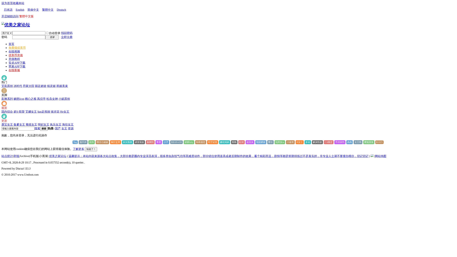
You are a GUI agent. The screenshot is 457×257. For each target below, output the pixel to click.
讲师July (189, 142)
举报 (16, 156)
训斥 (91, 142)
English (20, 9)
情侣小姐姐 (102, 142)
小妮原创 (64, 98)
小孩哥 (290, 142)
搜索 (37, 128)
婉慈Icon (19, 98)
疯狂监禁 (115, 142)
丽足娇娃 (40, 85)
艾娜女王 (31, 111)
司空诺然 (212, 142)
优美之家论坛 (57, 156)
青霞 (158, 142)
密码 (4, 37)
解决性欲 (317, 142)
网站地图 (380, 156)
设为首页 (7, 3)
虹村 (241, 142)
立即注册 (66, 37)
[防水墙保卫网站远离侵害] (372, 156)
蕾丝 (270, 142)
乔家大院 (28, 85)
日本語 (8, 9)
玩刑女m (279, 142)
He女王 (64, 111)
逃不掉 (83, 142)
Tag (75, 142)
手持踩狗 (340, 142)
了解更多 (78, 148)
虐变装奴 (139, 142)
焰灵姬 (51, 85)
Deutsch (61, 9)
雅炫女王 (31, 124)
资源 (71, 128)
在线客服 (14, 70)
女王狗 (358, 142)
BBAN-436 (176, 142)
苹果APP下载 (17, 66)
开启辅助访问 (10, 16)
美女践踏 (127, 142)
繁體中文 (48, 9)
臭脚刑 (150, 142)
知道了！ (91, 149)
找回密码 (66, 32)
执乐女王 (55, 124)
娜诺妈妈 (224, 142)
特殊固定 (200, 142)
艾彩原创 (7, 85)
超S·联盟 (19, 111)
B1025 (379, 142)
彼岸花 (55, 111)
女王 (64, 128)
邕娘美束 (62, 85)
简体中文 (33, 9)
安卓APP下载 (17, 62)
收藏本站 (18, 3)
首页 (11, 44)
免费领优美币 (17, 47)
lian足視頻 (43, 111)
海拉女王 (68, 124)
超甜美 (250, 142)
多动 (307, 142)
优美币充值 (16, 55)
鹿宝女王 (7, 124)
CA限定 (329, 142)
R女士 (300, 142)
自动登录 (54, 33)
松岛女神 (52, 98)
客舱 (234, 142)
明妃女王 (43, 124)
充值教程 (14, 59)
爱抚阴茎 (368, 142)
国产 (58, 128)
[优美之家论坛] (15, 24)
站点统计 (7, 156)
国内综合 (7, 111)
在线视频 (14, 51)
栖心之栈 (30, 98)
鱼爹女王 (19, 124)
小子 (166, 142)
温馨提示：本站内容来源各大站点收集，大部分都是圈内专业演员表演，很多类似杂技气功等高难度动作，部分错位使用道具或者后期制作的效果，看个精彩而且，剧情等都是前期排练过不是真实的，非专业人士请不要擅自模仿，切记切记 (218, 156)
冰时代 (18, 85)
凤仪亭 (41, 98)
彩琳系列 (7, 98)
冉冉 (349, 142)
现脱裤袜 (260, 142)
